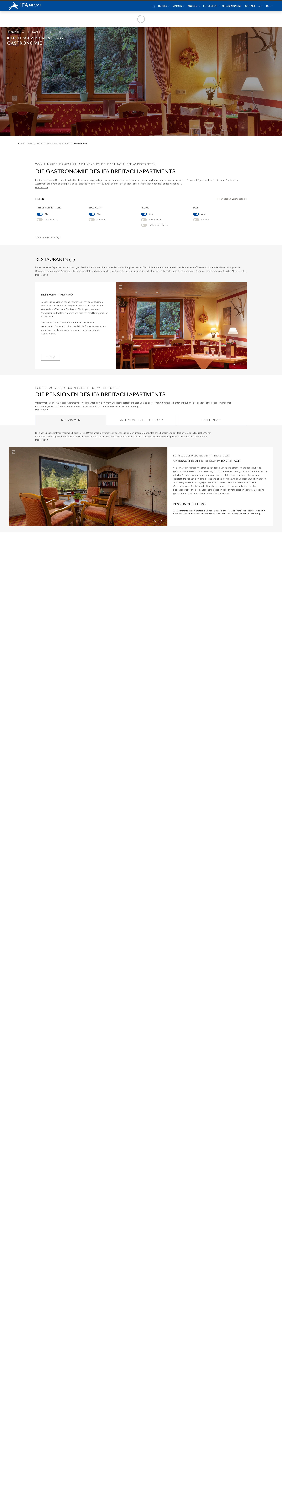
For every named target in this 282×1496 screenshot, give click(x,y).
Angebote (194, 6)
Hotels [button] (162, 6)
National (101, 219)
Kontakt (250, 6)
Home (23, 143)
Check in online (231, 6)
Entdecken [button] (209, 6)
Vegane (205, 219)
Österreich (55, 32)
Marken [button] (177, 6)
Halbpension (155, 219)
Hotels (31, 143)
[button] (260, 6)
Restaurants (51, 219)
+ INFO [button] (50, 356)
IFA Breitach (67, 143)
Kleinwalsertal (16, 32)
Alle (46, 214)
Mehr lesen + (41, 187)
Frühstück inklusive (158, 225)
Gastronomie (81, 143)
